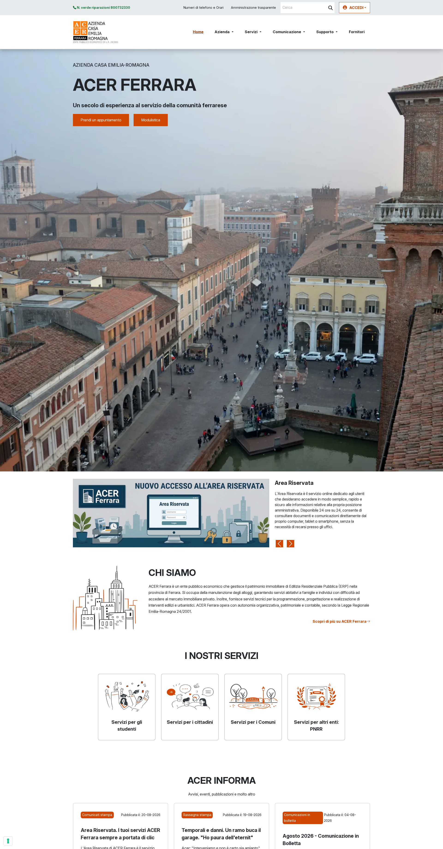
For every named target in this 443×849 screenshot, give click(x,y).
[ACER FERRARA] (96, 32)
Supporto (325, 32)
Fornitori (357, 32)
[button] (354, 7)
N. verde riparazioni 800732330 (103, 7)
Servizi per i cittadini (190, 722)
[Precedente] (279, 513)
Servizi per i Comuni (253, 722)
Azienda (222, 32)
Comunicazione (287, 32)
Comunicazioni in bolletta (297, 817)
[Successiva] (290, 513)
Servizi (251, 32)
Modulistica (150, 120)
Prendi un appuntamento (101, 120)
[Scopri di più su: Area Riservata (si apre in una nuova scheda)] (171, 512)
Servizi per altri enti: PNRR (316, 725)
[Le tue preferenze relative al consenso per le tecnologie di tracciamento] (8, 841)
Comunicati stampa (97, 815)
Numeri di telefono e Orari (203, 7)
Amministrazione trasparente (253, 7)
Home (198, 32)
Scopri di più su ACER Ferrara (339, 621)
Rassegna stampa (197, 815)
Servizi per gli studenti (126, 725)
